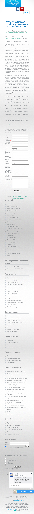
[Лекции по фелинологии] (13, 432)
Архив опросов (15, 468)
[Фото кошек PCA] (11, 238)
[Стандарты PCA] (11, 361)
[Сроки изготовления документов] (15, 283)
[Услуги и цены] (10, 213)
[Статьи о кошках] (11, 242)
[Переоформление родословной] (15, 301)
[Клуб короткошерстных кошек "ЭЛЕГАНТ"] (17, 379)
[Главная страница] (11, 202)
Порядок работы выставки (17, 198)
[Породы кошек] (10, 421)
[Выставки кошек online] (12, 220)
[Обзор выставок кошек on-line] (14, 428)
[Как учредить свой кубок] (13, 327)
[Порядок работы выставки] (13, 318)
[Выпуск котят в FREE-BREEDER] (15, 267)
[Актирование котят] (11, 296)
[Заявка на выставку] (12, 330)
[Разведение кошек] (11, 354)
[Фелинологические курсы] (13, 229)
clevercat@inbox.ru (19, 500)
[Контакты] (9, 254)
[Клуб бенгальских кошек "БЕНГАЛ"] (16, 403)
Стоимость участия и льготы (19, 196)
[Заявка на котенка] (11, 345)
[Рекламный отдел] (11, 303)
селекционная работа (12, 465)
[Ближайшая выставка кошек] (14, 316)
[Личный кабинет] (11, 249)
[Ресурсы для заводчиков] (13, 251)
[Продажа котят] (11, 234)
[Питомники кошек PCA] (12, 240)
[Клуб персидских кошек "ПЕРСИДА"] (16, 370)
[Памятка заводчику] (12, 278)
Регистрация (21, 447)
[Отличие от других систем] (13, 211)
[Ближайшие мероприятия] (13, 305)
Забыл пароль (13, 447)
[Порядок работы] (11, 276)
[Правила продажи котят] (13, 343)
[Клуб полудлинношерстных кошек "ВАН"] (17, 376)
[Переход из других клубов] (13, 289)
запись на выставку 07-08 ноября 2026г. (17, 32)
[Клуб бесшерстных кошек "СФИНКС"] (16, 385)
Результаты (7, 468)
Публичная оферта (11, 509)
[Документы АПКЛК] (12, 222)
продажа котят (10, 463)
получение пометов (11, 462)
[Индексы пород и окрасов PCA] (15, 359)
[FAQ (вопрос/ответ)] (12, 245)
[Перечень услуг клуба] (12, 280)
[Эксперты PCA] (10, 323)
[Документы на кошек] (12, 292)
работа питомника (11, 458)
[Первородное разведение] (13, 356)
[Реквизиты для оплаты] (12, 247)
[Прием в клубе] (10, 430)
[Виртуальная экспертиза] (13, 225)
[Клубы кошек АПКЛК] (12, 209)
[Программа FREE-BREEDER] (14, 265)
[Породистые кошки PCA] (13, 231)
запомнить (8, 446)
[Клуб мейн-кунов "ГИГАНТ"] (14, 401)
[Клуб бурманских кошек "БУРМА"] (15, 399)
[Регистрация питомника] (13, 294)
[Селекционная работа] (12, 426)
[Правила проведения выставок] (15, 321)
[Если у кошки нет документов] (14, 218)
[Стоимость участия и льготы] (14, 325)
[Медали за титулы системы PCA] (15, 227)
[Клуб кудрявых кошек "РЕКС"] (14, 392)
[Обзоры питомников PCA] (13, 423)
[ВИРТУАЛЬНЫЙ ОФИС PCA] (14, 207)
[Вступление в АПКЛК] (12, 216)
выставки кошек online (12, 460)
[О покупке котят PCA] (12, 341)
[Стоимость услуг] (11, 285)
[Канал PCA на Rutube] (12, 204)
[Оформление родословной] (14, 298)
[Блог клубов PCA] (11, 236)
